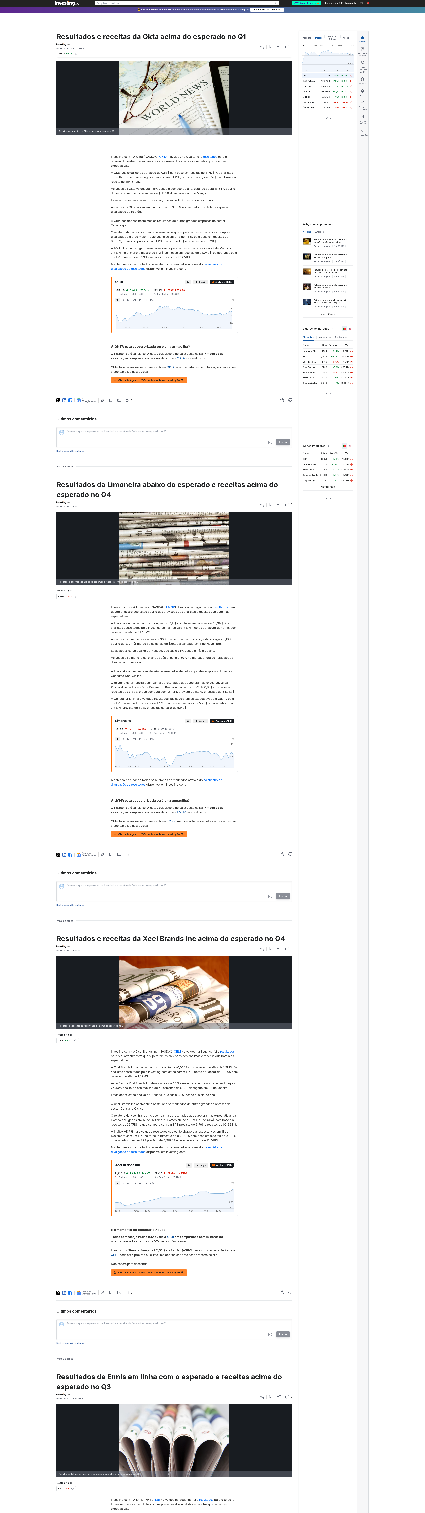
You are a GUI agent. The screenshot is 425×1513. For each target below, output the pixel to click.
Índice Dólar (309, 102)
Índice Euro (308, 107)
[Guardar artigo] (271, 47)
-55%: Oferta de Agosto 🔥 (306, 3)
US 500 (306, 97)
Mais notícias (327, 314)
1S (123, 300)
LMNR (170, 607)
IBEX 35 (306, 91)
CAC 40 (307, 86)
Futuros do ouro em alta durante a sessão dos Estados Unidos (330, 240)
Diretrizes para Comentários (70, 451)
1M (128, 300)
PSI (304, 76)
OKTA (163, 156)
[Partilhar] (262, 47)
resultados (210, 156)
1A (140, 300)
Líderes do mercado (316, 328)
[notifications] (362, 3)
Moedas (307, 38)
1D (117, 300)
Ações (346, 38)
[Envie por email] (119, 400)
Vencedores (325, 337)
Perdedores (341, 337)
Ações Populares (314, 446)
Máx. (152, 300)
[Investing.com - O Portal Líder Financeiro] (68, 3)
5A (145, 300)
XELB (178, 1051)
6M (134, 300)
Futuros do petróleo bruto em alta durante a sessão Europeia (330, 301)
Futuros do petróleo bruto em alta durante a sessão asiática (330, 271)
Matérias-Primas (332, 37)
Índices (318, 38)
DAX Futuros (309, 81)
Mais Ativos (308, 337)
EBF (158, 1499)
